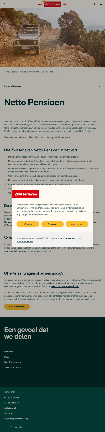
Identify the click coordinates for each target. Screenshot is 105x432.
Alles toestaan (77, 224)
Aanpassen (52, 224)
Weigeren (28, 224)
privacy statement (25, 241)
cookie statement (67, 238)
